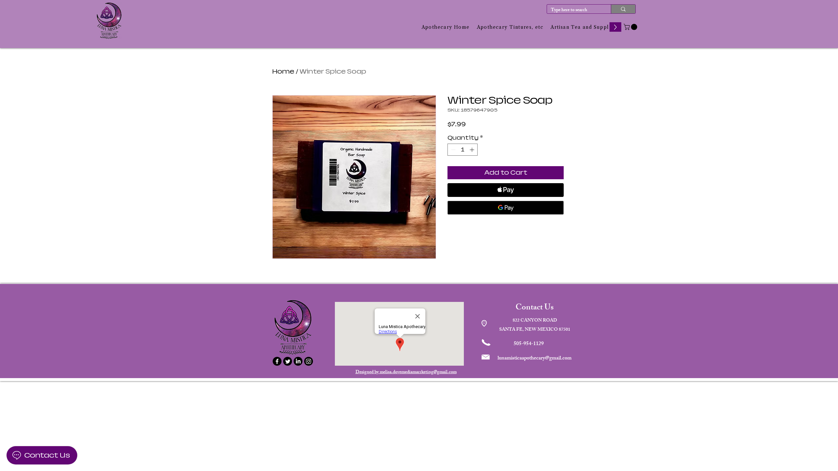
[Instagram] (308, 361)
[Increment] (472, 149)
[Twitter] (287, 361)
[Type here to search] (623, 9)
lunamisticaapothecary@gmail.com (535, 358)
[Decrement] (452, 149)
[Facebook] (277, 361)
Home (283, 71)
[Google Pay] (505, 208)
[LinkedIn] (298, 361)
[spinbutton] (462, 149)
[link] (631, 27)
